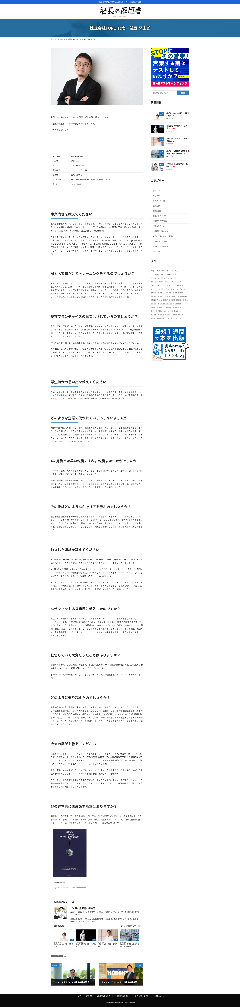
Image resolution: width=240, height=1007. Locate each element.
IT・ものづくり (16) (160, 241)
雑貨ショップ (178, 314)
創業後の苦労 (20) (159, 216)
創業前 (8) (156, 206)
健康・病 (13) (158, 251)
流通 (153, 307)
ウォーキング (171, 274)
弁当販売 (155, 303)
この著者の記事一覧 (131, 926)
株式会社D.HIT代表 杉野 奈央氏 (63, 945)
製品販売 (155, 314)
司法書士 (175, 296)
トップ (78, 996)
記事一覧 (89, 996)
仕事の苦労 (179, 293)
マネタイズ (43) (159, 201)
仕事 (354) (156, 191)
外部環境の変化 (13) (160, 231)
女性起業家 (165, 300)
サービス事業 (156, 285)
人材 (65, 956)
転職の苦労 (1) (158, 226)
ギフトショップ (170, 278)
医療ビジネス (165, 296)
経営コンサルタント (165, 311)
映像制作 (179, 303)
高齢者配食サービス (164, 318)
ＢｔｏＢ (177, 318)
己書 (185, 300)
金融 (169, 314)
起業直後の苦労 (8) (160, 221)
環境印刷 (161, 307)
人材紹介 (164, 293)
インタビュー (179, 271)
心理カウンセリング (167, 303)
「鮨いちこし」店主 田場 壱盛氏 (107, 945)
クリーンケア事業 (157, 282)
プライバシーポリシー (142, 996)
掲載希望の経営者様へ (122, 996)
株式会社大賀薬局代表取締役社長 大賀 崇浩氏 (129, 945)
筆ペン (154, 311)
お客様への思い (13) (160, 246)
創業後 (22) (157, 211)
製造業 (163, 314)
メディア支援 (169, 289)
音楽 (153, 318)
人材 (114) (156, 196)
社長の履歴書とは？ (103, 996)
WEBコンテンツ (167, 271)
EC (153, 271)
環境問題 (170, 307)
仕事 (72, 939)
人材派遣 (155, 293)
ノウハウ (166, 285)
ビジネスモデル (177, 285)
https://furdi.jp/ (77, 184)
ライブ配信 (180, 289)
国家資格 (184, 296)
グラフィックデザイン (173, 282)
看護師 (178, 307)
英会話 (177, 311)
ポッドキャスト (157, 289)
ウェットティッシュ (158, 274)
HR (158, 271)
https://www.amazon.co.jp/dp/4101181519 (69, 888)
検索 (183, 93)
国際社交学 (155, 300)
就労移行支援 (176, 300)
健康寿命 (155, 296)
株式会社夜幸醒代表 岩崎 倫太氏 (86, 945)
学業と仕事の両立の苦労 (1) (163, 236)
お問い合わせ (159, 996)
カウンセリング (157, 278)
